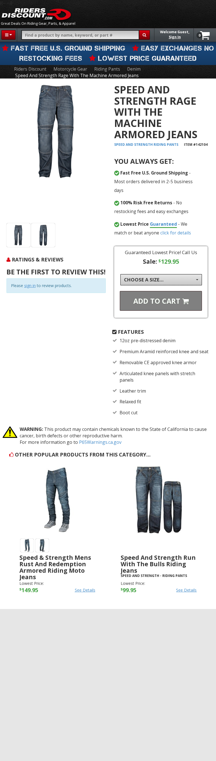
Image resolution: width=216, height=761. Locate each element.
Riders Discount (30, 69)
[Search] (144, 35)
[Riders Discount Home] (36, 14)
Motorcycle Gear (70, 69)
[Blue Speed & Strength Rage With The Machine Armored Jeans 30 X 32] (18, 235)
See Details (85, 590)
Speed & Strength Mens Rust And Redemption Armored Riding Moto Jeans (55, 567)
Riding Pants (107, 69)
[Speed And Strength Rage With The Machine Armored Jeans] (56, 152)
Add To (157, 301)
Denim (134, 69)
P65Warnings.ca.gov (100, 442)
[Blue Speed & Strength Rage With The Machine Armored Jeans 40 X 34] (43, 235)
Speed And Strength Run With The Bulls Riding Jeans (158, 564)
